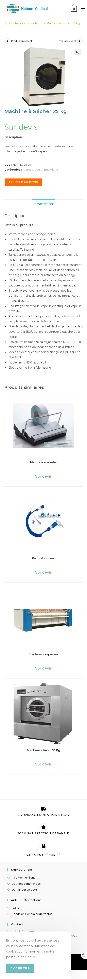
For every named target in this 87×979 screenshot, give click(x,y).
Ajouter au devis (23, 182)
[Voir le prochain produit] (80, 41)
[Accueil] (5, 23)
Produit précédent (21, 40)
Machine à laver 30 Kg (43, 750)
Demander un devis (24, 889)
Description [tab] (43, 204)
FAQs (15, 908)
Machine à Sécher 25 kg (63, 23)
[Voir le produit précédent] (7, 41)
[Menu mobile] (81, 8)
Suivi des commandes (26, 883)
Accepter (20, 968)
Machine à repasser (43, 654)
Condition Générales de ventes (32, 913)
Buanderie (51, 169)
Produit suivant (67, 40)
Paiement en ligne (24, 877)
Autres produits (33, 169)
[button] (77, 52)
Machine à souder (43, 462)
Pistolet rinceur (43, 558)
